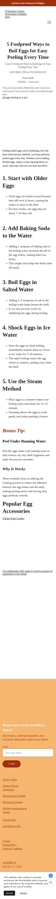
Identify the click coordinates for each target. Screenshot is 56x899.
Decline (23, 893)
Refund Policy (9, 845)
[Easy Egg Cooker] (28, 542)
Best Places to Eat (12, 826)
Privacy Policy (10, 779)
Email (5, 746)
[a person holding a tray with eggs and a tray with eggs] (28, 658)
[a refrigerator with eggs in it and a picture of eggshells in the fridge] (28, 595)
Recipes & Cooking (12, 802)
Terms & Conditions (12, 848)
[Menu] (49, 22)
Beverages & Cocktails (14, 796)
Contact (6, 841)
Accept (9, 893)
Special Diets (9, 820)
